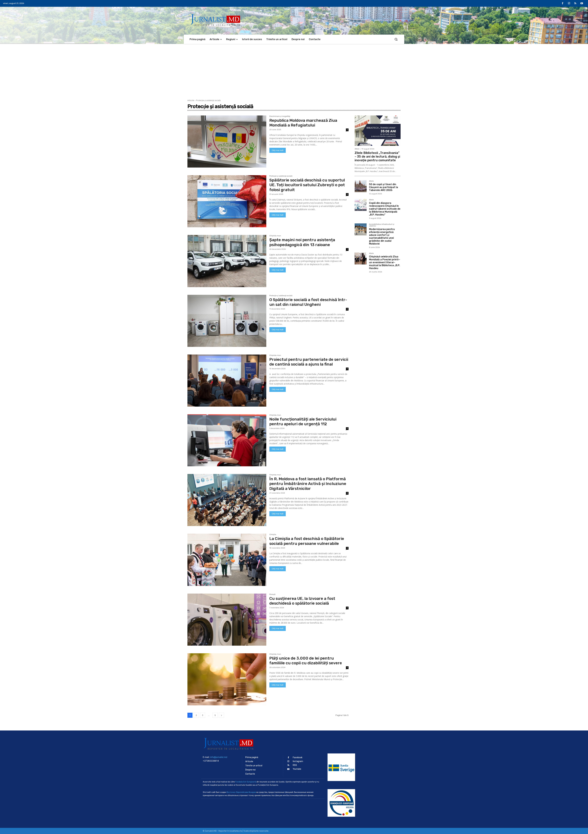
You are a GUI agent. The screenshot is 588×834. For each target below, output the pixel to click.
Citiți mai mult (277, 150)
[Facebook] (563, 3)
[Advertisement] (294, 66)
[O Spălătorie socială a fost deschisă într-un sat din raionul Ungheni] (226, 321)
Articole (190, 100)
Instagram (298, 761)
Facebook (297, 757)
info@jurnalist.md (218, 757)
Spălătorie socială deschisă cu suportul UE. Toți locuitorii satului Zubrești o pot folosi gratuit (307, 185)
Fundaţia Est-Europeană (245, 782)
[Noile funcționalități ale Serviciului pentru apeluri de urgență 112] (226, 440)
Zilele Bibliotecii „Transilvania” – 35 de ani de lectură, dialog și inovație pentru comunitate (377, 156)
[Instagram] (569, 3)
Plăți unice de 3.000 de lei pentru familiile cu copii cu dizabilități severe (305, 660)
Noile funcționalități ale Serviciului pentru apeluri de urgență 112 (302, 421)
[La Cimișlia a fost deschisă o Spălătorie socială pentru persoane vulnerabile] (226, 560)
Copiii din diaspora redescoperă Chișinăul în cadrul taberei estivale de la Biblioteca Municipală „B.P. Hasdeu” (384, 209)
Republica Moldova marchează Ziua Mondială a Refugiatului (303, 123)
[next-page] (221, 715)
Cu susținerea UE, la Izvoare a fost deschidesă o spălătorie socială (302, 601)
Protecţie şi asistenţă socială (280, 176)
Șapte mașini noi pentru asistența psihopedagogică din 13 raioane (302, 242)
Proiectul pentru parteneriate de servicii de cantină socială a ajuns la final (308, 362)
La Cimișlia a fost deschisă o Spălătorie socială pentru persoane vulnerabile (306, 541)
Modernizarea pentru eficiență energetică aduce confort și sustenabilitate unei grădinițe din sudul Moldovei (382, 236)
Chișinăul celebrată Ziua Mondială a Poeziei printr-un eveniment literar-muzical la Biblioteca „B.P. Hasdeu (384, 262)
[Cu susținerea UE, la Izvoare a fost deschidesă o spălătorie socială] (226, 620)
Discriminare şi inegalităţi (279, 116)
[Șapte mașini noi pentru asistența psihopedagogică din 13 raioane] (226, 261)
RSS (295, 765)
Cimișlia (272, 535)
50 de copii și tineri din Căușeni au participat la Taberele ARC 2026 (383, 187)
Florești (272, 594)
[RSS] (575, 3)
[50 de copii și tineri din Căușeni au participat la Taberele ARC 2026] (361, 186)
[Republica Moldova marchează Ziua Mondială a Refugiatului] (226, 141)
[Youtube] (582, 3)
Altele (357, 149)
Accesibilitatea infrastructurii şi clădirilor (381, 225)
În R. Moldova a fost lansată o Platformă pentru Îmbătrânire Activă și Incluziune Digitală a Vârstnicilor (307, 484)
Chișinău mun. (275, 236)
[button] (396, 39)
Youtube (297, 769)
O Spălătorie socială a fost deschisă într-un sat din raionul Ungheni (308, 302)
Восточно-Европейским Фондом (241, 792)
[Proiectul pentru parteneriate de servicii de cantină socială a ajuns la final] (226, 381)
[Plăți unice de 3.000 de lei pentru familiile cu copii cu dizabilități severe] (226, 679)
